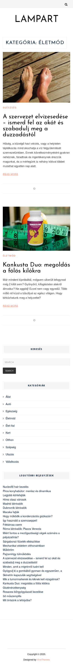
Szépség (11, 447)
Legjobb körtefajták (14, 495)
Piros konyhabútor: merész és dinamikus (27, 491)
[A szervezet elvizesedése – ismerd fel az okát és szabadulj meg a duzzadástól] (36, 77)
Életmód (9, 255)
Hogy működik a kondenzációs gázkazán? (28, 516)
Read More (10, 174)
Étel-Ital (10, 425)
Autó (8, 404)
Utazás (10, 454)
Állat (8, 397)
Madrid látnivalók (13, 503)
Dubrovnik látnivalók (15, 508)
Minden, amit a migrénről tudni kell (23, 566)
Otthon (10, 440)
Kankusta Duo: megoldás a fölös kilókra (36, 268)
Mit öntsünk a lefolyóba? (17, 600)
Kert (8, 433)
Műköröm (8, 550)
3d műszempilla (12, 596)
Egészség (10, 107)
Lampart (37, 19)
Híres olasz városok (14, 499)
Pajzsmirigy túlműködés (17, 554)
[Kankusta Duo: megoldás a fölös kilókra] (36, 229)
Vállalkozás (12, 461)
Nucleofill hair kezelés (15, 487)
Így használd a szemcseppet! (20, 520)
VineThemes (43, 659)
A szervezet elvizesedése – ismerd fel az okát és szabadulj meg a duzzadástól (35, 126)
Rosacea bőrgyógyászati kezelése (23, 592)
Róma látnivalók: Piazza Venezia (22, 529)
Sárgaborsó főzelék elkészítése (21, 541)
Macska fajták (11, 512)
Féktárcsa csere (12, 524)
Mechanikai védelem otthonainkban (24, 545)
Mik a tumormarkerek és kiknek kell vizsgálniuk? (31, 579)
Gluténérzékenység (14, 587)
